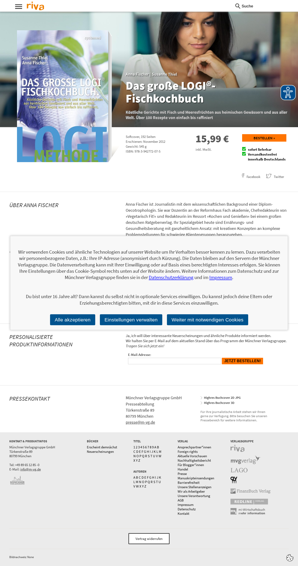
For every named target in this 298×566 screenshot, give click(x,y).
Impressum (185, 504)
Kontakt (183, 513)
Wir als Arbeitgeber (191, 491)
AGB (181, 500)
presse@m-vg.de (140, 422)
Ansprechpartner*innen (194, 447)
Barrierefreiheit (189, 482)
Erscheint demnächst (102, 447)
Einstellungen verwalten (131, 319)
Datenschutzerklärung (171, 277)
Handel (183, 469)
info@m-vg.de (30, 469)
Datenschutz (187, 509)
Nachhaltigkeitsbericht (194, 460)
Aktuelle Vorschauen (192, 456)
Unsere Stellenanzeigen (194, 487)
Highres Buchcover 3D (219, 403)
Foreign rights (188, 451)
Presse (182, 473)
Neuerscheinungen (100, 451)
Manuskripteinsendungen (196, 478)
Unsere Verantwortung (194, 496)
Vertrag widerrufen (149, 538)
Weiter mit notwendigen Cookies (208, 319)
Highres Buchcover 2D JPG (222, 398)
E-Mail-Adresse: (139, 354)
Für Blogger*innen (191, 465)
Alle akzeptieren (73, 319)
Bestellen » (264, 138)
